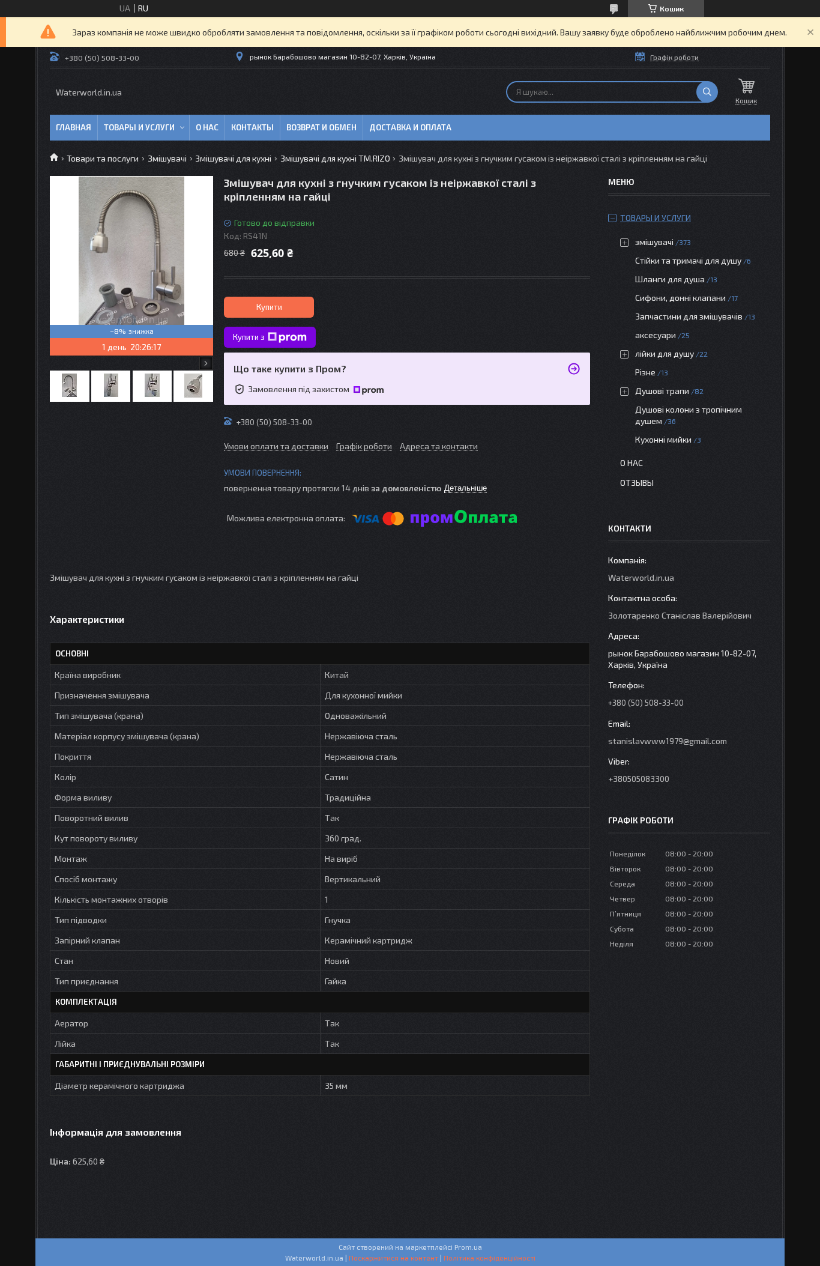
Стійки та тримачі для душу (688, 260)
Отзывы (637, 482)
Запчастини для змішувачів (689, 316)
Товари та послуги (103, 158)
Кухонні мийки (663, 439)
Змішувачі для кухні (233, 158)
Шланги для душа (670, 279)
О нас (207, 127)
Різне (645, 372)
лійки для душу (664, 353)
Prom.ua (468, 1247)
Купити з (249, 337)
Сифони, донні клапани (680, 297)
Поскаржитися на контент (393, 1257)
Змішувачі (167, 158)
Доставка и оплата (410, 127)
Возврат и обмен (321, 127)
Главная (73, 127)
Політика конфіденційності (489, 1257)
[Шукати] (707, 92)
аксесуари (655, 335)
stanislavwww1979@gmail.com (667, 741)
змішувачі (654, 242)
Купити (269, 307)
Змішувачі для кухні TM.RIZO (335, 158)
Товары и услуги (139, 127)
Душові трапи (662, 391)
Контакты (252, 127)
